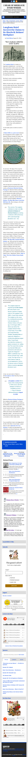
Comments (14, 659)
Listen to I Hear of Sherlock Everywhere (14, 645)
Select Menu (3, 17)
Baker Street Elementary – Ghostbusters (12, 670)
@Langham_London (13, 380)
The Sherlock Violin (7, 675)
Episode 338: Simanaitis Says (9, 672)
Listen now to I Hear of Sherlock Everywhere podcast (14, 609)
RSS (16, 1)
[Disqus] (14, 516)
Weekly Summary (14, 580)
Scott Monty (9, 38)
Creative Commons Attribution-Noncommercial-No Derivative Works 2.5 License (13, 750)
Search (25, 17)
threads (14, 1)
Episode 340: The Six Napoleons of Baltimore (13, 678)
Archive (21, 659)
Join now (14, 585)
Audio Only (13, 582)
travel (6, 445)
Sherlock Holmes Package (15, 399)
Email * (7, 569)
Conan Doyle (11, 444)
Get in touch (21, 654)
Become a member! (7, 595)
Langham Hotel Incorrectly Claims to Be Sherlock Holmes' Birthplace (13, 31)
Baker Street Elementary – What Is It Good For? (13, 689)
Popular (6, 659)
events (17, 444)
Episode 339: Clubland (8, 667)
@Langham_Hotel (9, 375)
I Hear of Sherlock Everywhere (14, 6)
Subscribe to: (8, 575)
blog (6, 444)
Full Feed (12, 578)
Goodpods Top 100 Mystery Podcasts (14, 606)
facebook (12, 1)
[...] (17, 469)
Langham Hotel (9, 64)
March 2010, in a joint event (11, 132)
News (21, 444)
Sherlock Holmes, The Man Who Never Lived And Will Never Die (13, 200)
